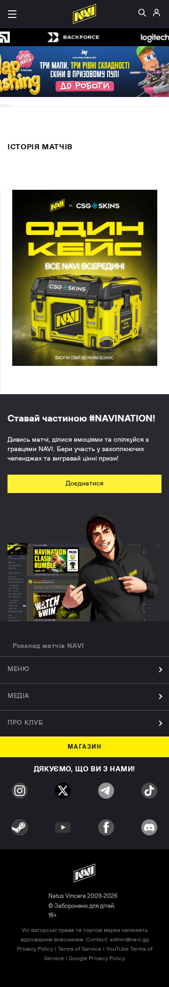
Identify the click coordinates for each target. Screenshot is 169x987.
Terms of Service (79, 949)
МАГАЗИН (85, 747)
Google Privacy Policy (97, 958)
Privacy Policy (35, 949)
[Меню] (12, 14)
